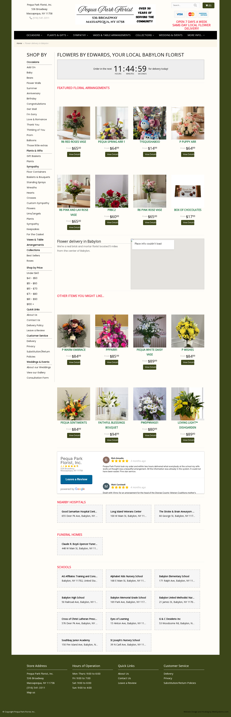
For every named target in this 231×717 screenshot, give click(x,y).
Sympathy (79, 35)
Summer (32, 88)
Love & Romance (37, 119)
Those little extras (37, 145)
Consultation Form (38, 377)
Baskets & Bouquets (38, 177)
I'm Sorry (32, 114)
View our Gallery (36, 372)
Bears (30, 77)
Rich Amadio (117, 458)
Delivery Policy (35, 325)
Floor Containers (36, 172)
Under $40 (33, 273)
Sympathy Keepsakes (33, 226)
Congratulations (36, 104)
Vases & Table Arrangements (112, 35)
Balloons (31, 140)
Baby (29, 72)
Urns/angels (34, 213)
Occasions (33, 35)
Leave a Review (36, 330)
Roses (30, 260)
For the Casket (35, 234)
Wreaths (32, 187)
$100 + (30, 304)
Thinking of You (36, 130)
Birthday (31, 98)
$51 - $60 (32, 283)
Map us (31, 692)
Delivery (31, 341)
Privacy (31, 346)
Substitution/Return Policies (38, 354)
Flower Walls (34, 83)
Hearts (30, 192)
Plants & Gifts (56, 35)
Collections (144, 35)
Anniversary (33, 93)
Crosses (31, 198)
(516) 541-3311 (40, 17)
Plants (30, 161)
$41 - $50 (32, 278)
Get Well (32, 109)
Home (19, 43)
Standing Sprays (36, 182)
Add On (31, 67)
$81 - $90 (32, 299)
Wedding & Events (170, 35)
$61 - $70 (32, 288)
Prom (30, 135)
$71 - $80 (32, 294)
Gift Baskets (34, 156)
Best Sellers (33, 255)
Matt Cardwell (118, 484)
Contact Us (33, 320)
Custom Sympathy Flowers (38, 205)
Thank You (33, 124)
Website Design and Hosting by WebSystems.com (206, 711)
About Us (32, 315)
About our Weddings (39, 367)
